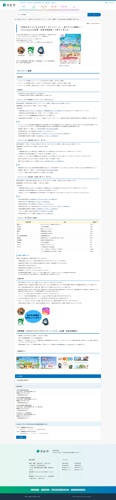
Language (111, 2)
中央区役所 (78, 463)
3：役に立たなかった (41, 429)
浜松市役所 (65, 463)
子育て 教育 (34, 7)
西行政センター (79, 467)
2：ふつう (31, 429)
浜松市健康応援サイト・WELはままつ (66, 344)
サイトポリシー (34, 489)
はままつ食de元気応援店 (52, 128)
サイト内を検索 (22, 14)
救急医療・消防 (40, 2)
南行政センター (66, 469)
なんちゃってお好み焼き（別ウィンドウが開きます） (51, 161)
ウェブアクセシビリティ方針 (78, 489)
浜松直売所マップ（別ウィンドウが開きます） (48, 135)
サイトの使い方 (45, 489)
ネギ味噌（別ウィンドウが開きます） (44, 213)
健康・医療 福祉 (44, 7)
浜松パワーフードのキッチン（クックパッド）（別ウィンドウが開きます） (53, 133)
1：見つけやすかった (23, 433)
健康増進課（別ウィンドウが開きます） (54, 110)
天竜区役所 (78, 465)
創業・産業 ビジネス (64, 7)
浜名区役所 (65, 465)
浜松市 (9, 5)
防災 (32, 2)
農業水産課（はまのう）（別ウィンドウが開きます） (31, 110)
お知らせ (24, 2)
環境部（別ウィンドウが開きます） (47, 151)
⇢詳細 (68, 83)
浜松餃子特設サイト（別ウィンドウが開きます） (39, 201)
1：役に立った (22, 429)
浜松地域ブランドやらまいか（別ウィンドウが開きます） (44, 199)
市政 (74, 7)
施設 (49, 2)
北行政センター (79, 469)
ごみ (55, 2)
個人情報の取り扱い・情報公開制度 (60, 489)
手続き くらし (24, 7)
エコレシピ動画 (49, 172)
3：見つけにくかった (43, 433)
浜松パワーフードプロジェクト (46, 131)
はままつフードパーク (21, 19)
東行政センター (66, 467)
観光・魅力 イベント (54, 7)
